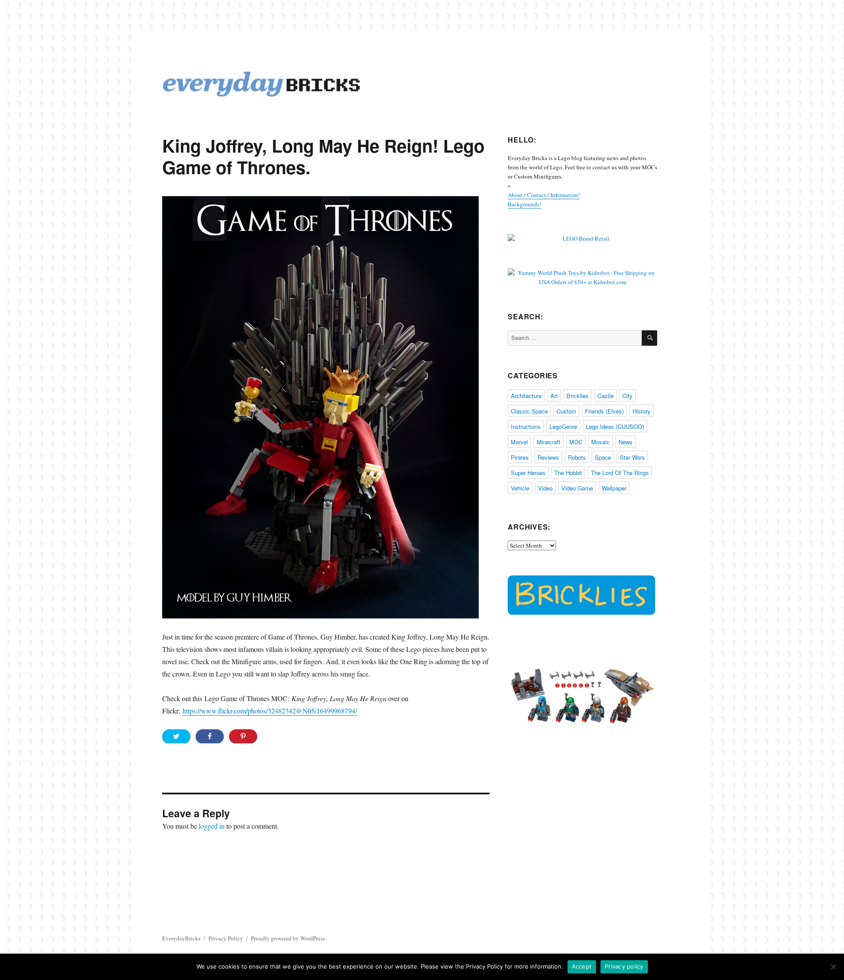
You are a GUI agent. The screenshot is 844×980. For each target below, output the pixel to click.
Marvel (519, 442)
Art (554, 395)
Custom (566, 411)
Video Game (577, 488)
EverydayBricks (181, 938)
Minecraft (548, 442)
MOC (575, 442)
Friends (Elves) (604, 411)
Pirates (520, 457)
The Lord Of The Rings (620, 472)
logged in (212, 825)
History (642, 411)
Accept (582, 966)
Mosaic (600, 442)
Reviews (548, 457)
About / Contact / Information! (544, 195)
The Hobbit (568, 472)
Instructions (526, 426)
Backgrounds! (524, 204)
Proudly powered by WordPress (288, 938)
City (627, 395)
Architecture (526, 395)
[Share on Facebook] (210, 736)
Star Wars (632, 457)
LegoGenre (563, 426)
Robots (577, 457)
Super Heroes (528, 472)
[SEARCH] (649, 338)
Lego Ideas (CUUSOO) (615, 426)
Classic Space (529, 411)
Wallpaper (614, 488)
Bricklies (578, 395)
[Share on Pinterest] (243, 736)
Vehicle (520, 488)
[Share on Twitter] (176, 736)
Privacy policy (624, 966)
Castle (605, 395)
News (625, 442)
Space (603, 457)
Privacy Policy (225, 938)
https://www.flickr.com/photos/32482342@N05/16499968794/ (269, 710)
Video (545, 488)
